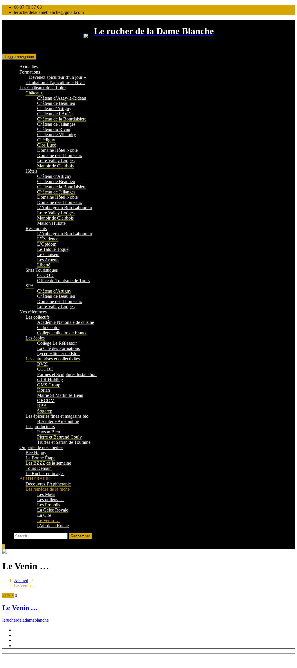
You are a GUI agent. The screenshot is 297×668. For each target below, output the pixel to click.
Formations (29, 72)
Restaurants (36, 228)
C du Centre (48, 327)
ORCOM (46, 400)
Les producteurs (40, 426)
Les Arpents (48, 259)
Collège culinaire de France (62, 332)
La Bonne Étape (40, 457)
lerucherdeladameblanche (25, 620)
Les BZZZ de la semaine (48, 463)
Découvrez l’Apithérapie (48, 483)
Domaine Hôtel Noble (57, 150)
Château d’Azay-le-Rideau (61, 98)
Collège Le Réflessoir (57, 343)
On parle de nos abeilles (41, 447)
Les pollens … (50, 499)
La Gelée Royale (52, 510)
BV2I (42, 364)
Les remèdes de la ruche (48, 489)
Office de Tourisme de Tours (63, 280)
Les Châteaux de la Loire (42, 87)
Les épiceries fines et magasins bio (57, 416)
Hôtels (31, 171)
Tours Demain (39, 468)
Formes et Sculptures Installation (67, 374)
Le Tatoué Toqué (52, 249)
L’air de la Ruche (53, 525)
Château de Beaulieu (56, 103)
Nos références (33, 311)
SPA (30, 285)
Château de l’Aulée (55, 113)
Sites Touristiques (42, 270)
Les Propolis (48, 504)
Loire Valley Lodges (56, 160)
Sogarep (44, 410)
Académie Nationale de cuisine (65, 322)
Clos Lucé (46, 145)
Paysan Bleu (48, 431)
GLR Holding (50, 379)
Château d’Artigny (54, 108)
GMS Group (48, 384)
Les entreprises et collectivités (53, 358)
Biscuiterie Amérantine (58, 421)
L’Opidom (46, 244)
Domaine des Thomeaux (59, 155)
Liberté (43, 264)
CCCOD (45, 275)
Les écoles (35, 337)
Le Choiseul (48, 254)
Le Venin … (48, 520)
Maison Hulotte (51, 223)
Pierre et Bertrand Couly (59, 437)
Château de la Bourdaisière (61, 118)
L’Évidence (47, 238)
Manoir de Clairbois (55, 165)
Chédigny (46, 139)
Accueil (21, 580)
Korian (43, 390)
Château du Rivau (53, 129)
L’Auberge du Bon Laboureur (64, 207)
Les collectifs (38, 317)
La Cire (44, 515)
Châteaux (34, 92)
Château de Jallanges (56, 124)
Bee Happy (36, 452)
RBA (42, 405)
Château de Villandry (56, 134)
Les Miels (46, 494)
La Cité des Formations (58, 348)
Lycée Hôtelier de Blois (58, 353)
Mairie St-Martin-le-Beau (60, 395)
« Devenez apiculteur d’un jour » (56, 77)
